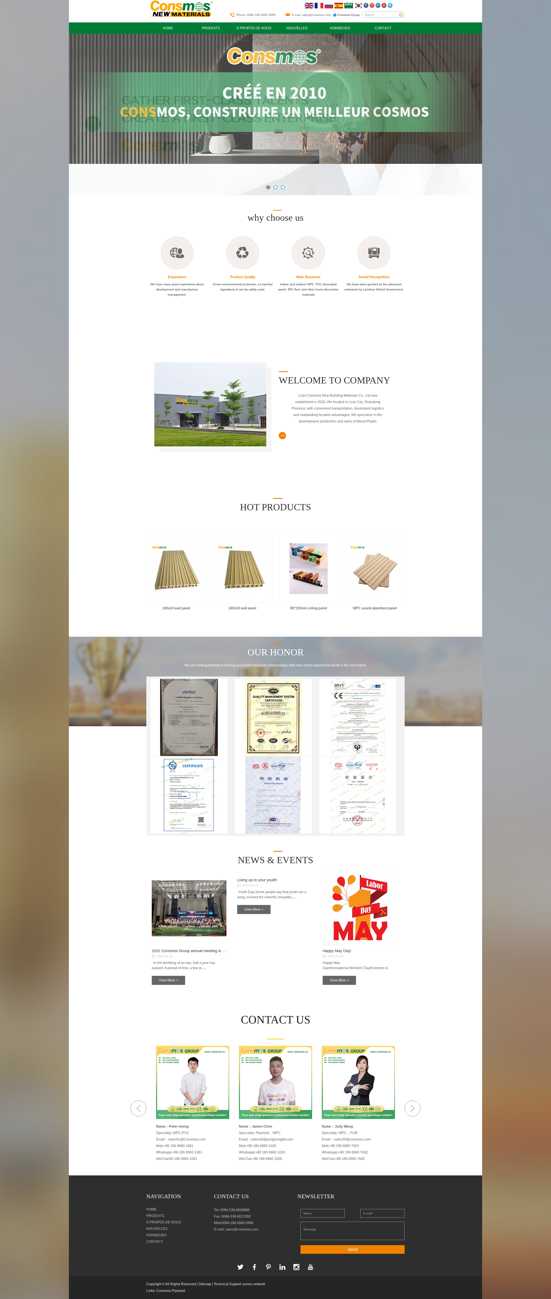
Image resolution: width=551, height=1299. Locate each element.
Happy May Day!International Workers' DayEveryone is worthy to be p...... (355, 966)
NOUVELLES (297, 28)
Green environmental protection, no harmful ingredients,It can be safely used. (242, 286)
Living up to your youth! (257, 880)
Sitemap (204, 1284)
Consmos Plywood (170, 1291)
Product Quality (242, 277)
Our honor (276, 652)
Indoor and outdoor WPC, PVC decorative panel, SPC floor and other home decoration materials (308, 289)
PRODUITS (211, 28)
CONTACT (383, 28)
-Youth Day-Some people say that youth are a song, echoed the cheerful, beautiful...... (271, 894)
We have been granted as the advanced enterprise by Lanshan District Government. (374, 286)
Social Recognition (374, 277)
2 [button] (275, 187)
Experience (177, 277)
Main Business (308, 277)
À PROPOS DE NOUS (254, 28)
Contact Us (231, 1196)
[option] (275, 98)
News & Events (275, 860)
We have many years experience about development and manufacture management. (177, 289)
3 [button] (283, 187)
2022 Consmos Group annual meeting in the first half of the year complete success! (189, 951)
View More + (168, 980)
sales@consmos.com (316, 15)
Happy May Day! (337, 951)
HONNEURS (340, 28)
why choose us (275, 217)
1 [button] (268, 187)
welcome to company (334, 380)
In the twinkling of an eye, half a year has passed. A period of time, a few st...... (183, 965)
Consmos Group (348, 15)
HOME (151, 1209)
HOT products (275, 507)
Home (168, 28)
